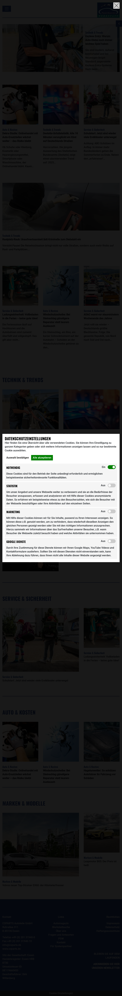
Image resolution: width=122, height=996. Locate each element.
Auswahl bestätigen (17, 457)
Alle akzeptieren (42, 457)
